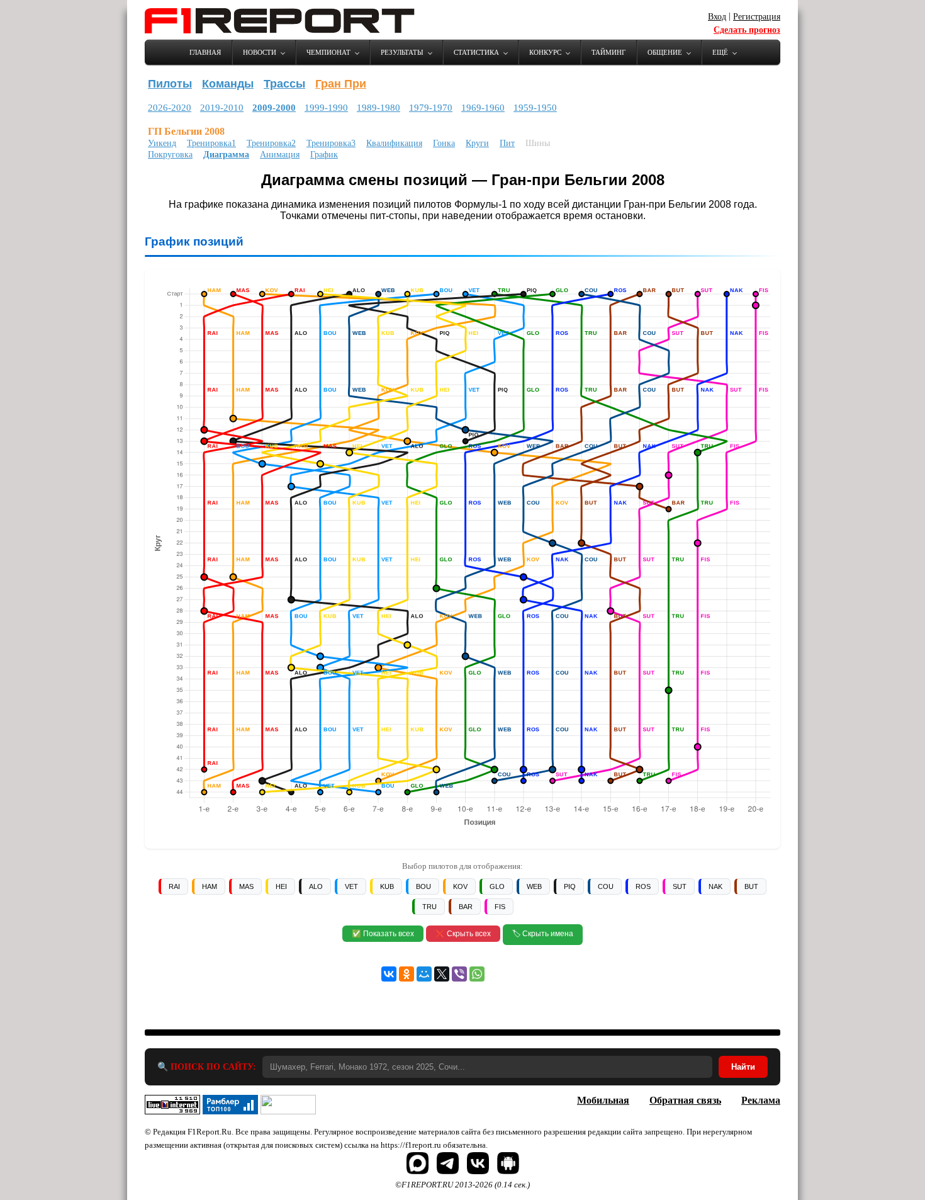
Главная (205, 52)
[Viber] (459, 974)
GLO (497, 886)
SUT (680, 886)
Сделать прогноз (747, 30)
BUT (751, 886)
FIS (500, 906)
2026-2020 (169, 108)
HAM (209, 886)
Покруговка (170, 154)
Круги (477, 143)
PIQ (570, 886)
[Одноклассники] (406, 974)
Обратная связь (685, 1100)
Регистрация (756, 16)
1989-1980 (378, 108)
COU (606, 886)
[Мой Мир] (424, 974)
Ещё (720, 52)
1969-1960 (483, 108)
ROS (643, 886)
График (324, 154)
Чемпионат (328, 52)
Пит (507, 143)
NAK (715, 886)
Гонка (444, 143)
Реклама (760, 1100)
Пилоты (170, 83)
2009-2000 (274, 108)
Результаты (402, 52)
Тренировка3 (331, 143)
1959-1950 (535, 108)
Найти (743, 1067)
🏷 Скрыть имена (542, 933)
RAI (174, 886)
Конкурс (545, 52)
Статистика (476, 52)
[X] (441, 974)
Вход (717, 16)
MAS (246, 886)
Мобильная (603, 1100)
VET (351, 886)
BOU (423, 886)
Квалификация (394, 143)
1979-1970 (430, 108)
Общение (665, 52)
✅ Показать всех (383, 933)
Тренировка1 (211, 143)
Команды (228, 83)
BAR (466, 906)
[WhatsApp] (477, 974)
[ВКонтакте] (388, 974)
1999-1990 (326, 108)
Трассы (284, 83)
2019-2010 (222, 108)
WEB (534, 886)
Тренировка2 (271, 143)
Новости (259, 52)
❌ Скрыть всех (463, 933)
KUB (387, 886)
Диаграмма (226, 154)
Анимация (280, 154)
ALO (316, 886)
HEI (281, 886)
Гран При (340, 83)
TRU (429, 906)
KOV (460, 886)
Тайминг (608, 52)
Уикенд (162, 143)
